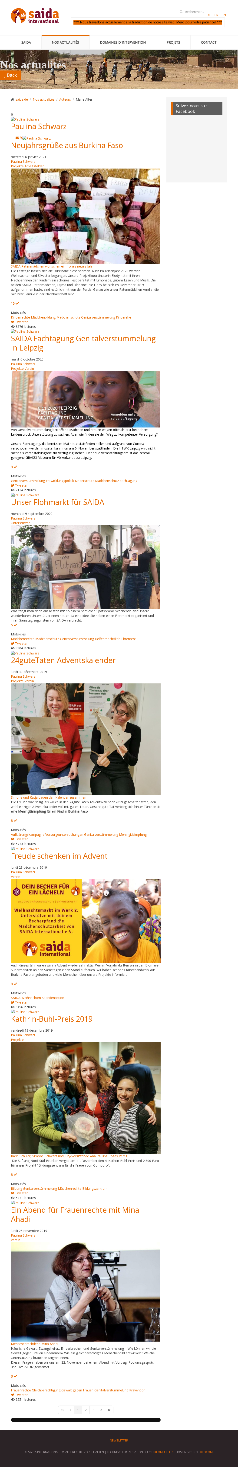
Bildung (16, 1188)
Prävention (137, 1390)
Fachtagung (128, 480)
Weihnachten (31, 997)
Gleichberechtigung (46, 1390)
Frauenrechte (21, 1390)
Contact (209, 42)
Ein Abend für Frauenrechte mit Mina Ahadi (75, 1214)
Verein (29, 368)
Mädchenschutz (68, 317)
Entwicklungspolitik (60, 480)
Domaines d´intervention (123, 42)
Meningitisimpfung (133, 834)
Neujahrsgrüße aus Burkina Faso (67, 145)
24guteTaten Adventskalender (63, 660)
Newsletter (119, 1440)
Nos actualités (65, 42)
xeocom (206, 1452)
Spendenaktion (53, 997)
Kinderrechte (20, 317)
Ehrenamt (128, 639)
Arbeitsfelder (34, 166)
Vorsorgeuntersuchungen (64, 834)
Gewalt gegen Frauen (77, 1390)
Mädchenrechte (22, 639)
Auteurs (65, 99)
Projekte (17, 166)
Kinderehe (123, 317)
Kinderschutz (84, 480)
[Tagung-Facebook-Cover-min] (85, 399)
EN (223, 15)
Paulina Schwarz (38, 126)
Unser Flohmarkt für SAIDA (57, 502)
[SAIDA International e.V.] (35, 15)
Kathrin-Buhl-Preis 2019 (52, 1019)
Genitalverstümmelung (98, 317)
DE (209, 15)
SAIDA (26, 42)
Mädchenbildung (43, 317)
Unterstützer (20, 523)
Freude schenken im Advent (59, 856)
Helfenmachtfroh (107, 639)
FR (216, 15)
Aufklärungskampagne (27, 834)
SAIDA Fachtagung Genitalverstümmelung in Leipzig (83, 343)
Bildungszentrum (95, 1188)
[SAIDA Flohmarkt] (85, 566)
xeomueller (163, 1452)
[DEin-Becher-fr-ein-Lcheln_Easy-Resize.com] (86, 920)
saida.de (22, 99)
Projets (173, 42)
